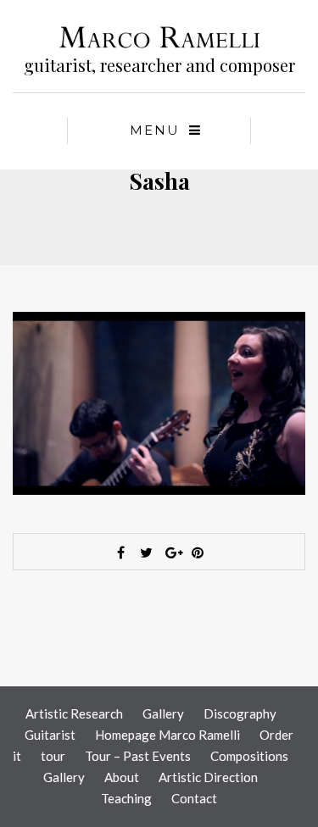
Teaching (126, 798)
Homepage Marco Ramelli (167, 734)
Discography (240, 713)
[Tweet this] (146, 552)
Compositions (249, 755)
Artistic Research (74, 713)
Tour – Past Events (138, 755)
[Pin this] (197, 552)
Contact (194, 798)
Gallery (163, 713)
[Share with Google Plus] (172, 552)
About (121, 777)
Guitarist (50, 734)
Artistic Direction (208, 777)
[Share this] (121, 552)
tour (53, 755)
